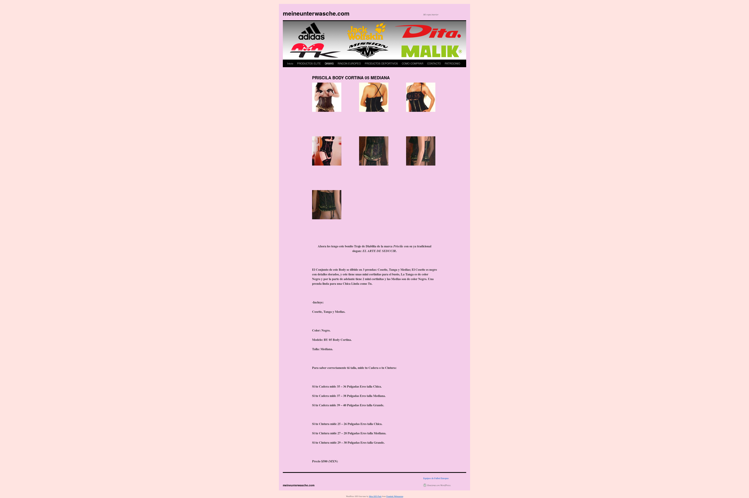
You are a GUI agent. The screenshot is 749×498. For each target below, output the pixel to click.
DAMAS (329, 63)
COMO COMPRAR (412, 63)
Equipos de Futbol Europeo (436, 478)
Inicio (290, 63)
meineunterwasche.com (316, 13)
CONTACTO (434, 63)
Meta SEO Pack (375, 496)
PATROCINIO (452, 63)
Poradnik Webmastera (394, 496)
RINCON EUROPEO (349, 63)
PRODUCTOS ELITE (309, 63)
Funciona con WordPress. (439, 485)
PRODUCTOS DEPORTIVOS (381, 63)
